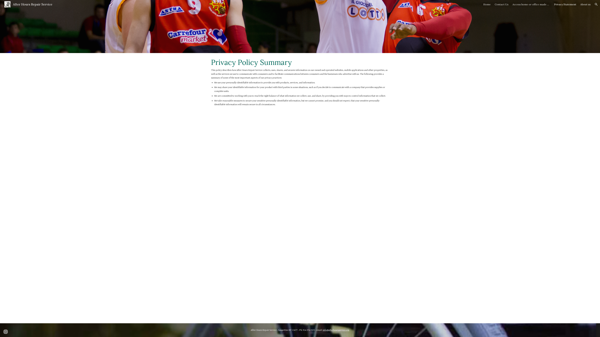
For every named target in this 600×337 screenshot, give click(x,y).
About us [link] (585, 4)
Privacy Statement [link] (565, 4)
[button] (596, 4)
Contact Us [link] (501, 4)
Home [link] (487, 4)
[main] (300, 85)
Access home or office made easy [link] (531, 4)
